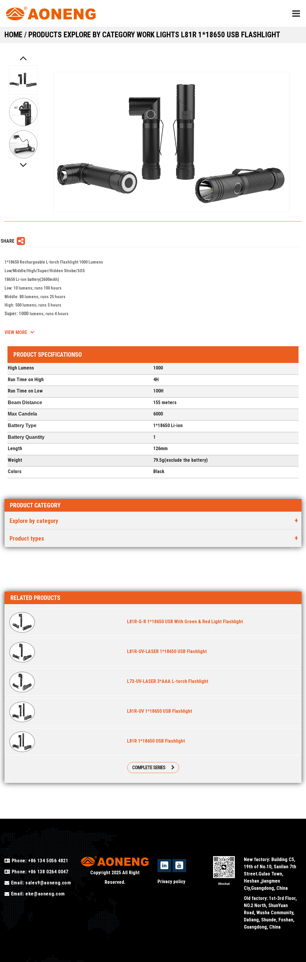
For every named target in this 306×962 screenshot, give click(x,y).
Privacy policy (171, 881)
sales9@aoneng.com (48, 883)
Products (46, 34)
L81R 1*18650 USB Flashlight (230, 34)
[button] (23, 58)
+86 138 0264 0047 (47, 872)
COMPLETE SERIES (148, 767)
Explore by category (100, 34)
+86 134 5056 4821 (47, 861)
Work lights (159, 34)
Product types (27, 538)
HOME (13, 34)
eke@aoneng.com (45, 894)
